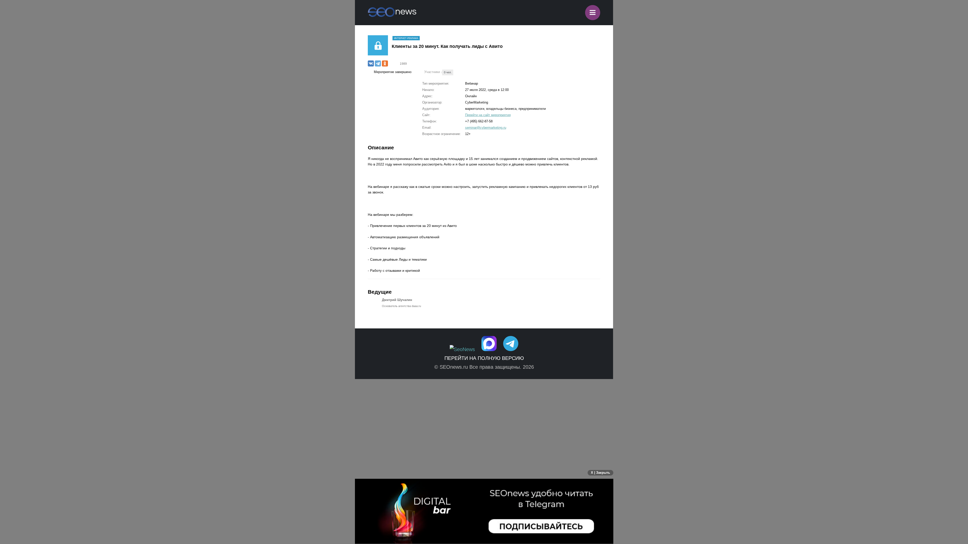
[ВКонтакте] (371, 63)
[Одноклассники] (385, 63)
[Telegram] (378, 63)
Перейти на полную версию (484, 358)
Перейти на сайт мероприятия (488, 115)
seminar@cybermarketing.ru (485, 127)
